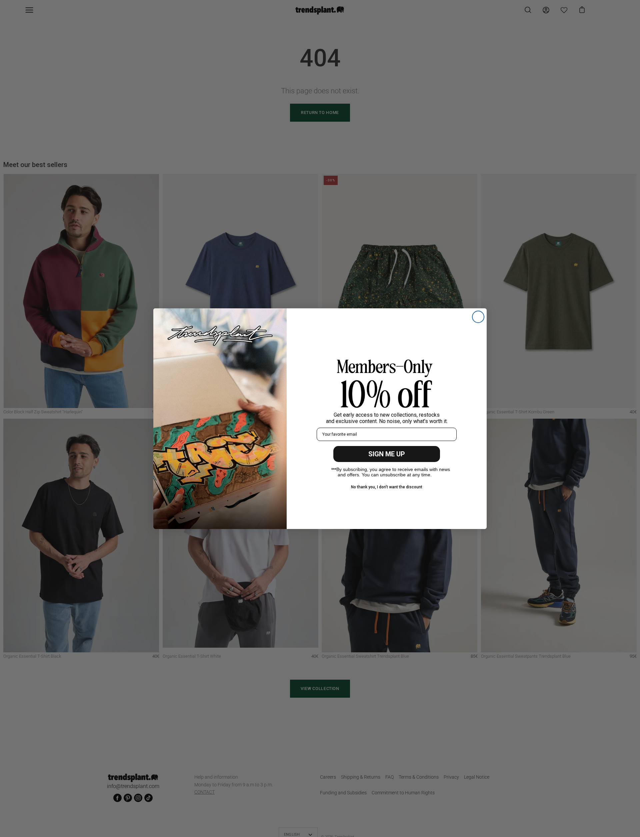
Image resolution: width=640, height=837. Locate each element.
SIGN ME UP (386, 454)
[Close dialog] (478, 317)
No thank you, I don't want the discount (386, 487)
